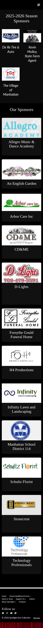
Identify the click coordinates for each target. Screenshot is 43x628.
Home (4, 596)
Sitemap (36, 618)
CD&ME (22, 249)
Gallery (32, 599)
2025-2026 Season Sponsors (22, 18)
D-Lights (21, 287)
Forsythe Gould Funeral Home (21, 334)
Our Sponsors (21, 109)
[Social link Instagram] (7, 613)
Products (22, 602)
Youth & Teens (7, 599)
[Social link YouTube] (11, 613)
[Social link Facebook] (3, 613)
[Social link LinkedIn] (15, 613)
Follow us (8, 609)
